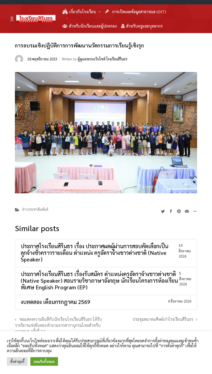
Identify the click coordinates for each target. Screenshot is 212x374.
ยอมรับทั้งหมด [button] (44, 361)
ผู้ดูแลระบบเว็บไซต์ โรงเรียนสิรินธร (102, 59)
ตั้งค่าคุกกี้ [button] (17, 361)
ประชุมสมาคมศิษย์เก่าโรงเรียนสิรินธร (162, 319)
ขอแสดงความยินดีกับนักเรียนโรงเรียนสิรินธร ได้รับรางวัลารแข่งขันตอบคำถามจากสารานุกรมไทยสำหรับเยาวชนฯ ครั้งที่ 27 (58, 325)
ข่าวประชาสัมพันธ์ (35, 209)
